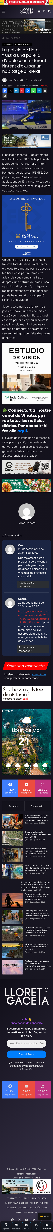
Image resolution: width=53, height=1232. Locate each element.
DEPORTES (11, 1207)
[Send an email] (22, 80)
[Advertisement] (26, 1132)
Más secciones (30, 1212)
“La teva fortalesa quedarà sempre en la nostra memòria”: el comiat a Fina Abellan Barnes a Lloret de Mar (37, 963)
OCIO (44, 1207)
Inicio (6, 38)
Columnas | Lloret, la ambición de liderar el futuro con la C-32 (37, 834)
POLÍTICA (34, 1203)
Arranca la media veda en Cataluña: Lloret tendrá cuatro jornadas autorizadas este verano (37, 896)
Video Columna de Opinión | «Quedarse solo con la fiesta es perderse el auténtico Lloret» (38, 868)
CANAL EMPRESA (38, 1198)
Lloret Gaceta (14, 80)
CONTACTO (12, 1198)
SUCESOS (15, 38)
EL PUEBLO (24, 1198)
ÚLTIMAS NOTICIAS (22, 44)
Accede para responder (26, 584)
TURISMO (44, 1203)
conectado (39, 674)
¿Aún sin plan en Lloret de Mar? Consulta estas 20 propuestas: (36, 946)
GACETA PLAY (11, 1203)
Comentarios (37, 806)
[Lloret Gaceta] (26, 10)
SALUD (19, 1212)
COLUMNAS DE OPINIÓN (29, 1207)
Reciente (13, 806)
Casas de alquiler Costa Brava (26, 1178)
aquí (22, 431)
